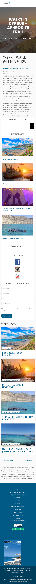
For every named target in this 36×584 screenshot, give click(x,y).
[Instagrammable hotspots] (17, 172)
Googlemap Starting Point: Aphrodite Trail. (15, 68)
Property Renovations (18, 495)
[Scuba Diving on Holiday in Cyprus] (17, 225)
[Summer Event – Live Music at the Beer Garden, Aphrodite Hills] (17, 197)
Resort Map (18, 498)
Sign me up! (6, 316)
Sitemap (18, 510)
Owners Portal (18, 512)
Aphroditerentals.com (24, 579)
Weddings (18, 500)
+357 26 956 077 (18, 576)
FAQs (18, 489)
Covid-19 (18, 503)
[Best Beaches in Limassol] (17, 147)
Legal (18, 518)
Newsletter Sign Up (18, 506)
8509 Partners (6, 380)
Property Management (18, 492)
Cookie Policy (18, 515)
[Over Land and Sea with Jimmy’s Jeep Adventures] (18, 434)
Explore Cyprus (7, 38)
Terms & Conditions (18, 521)
